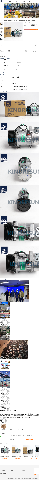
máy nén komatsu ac (22, 429)
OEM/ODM (23, 470)
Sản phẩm (10, 1)
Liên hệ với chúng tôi (31, 1)
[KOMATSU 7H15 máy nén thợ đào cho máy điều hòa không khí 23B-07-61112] (5, 450)
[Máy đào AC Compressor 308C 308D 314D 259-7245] (17, 450)
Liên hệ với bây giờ (34, 29)
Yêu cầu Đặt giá (36, 1)
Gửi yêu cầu (29, 439)
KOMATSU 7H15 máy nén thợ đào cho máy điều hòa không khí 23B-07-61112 (5, 456)
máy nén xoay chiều (16, 429)
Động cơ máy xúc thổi (2, 470)
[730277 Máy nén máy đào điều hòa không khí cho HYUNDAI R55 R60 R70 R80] (28, 450)
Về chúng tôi (13, 1)
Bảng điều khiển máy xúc (3, 473)
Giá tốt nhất (27, 29)
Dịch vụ (12, 470)
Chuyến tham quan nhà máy (18, 1)
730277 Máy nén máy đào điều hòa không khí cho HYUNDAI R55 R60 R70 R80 (29, 456)
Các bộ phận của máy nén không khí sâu (8, 429)
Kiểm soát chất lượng (25, 1)
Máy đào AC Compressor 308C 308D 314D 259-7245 (17, 456)
